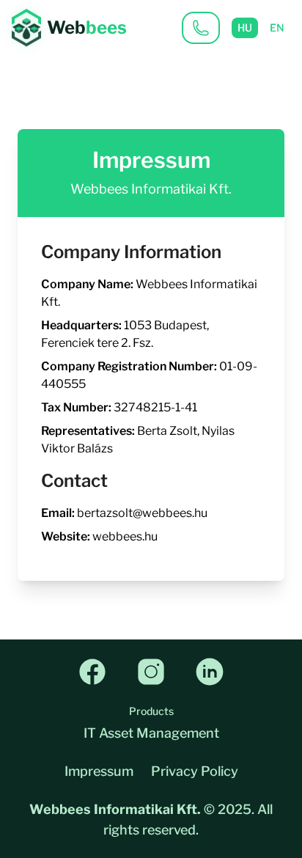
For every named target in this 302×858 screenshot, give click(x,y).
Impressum (99, 771)
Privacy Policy (194, 771)
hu (244, 27)
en (277, 27)
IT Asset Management (151, 733)
